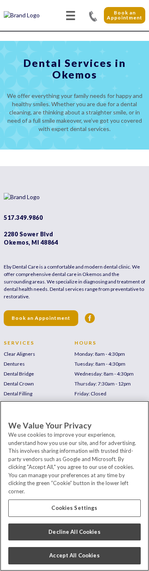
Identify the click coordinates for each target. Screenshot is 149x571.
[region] (74, 486)
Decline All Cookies (74, 531)
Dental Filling (18, 393)
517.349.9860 (93, 15)
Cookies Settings (74, 507)
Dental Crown (19, 384)
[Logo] (33, 15)
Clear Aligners (19, 354)
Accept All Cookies (74, 555)
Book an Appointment (124, 15)
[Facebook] (90, 318)
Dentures (14, 364)
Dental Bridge (19, 374)
